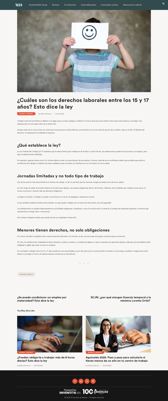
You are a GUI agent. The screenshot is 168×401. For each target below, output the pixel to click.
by (44, 114)
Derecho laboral (26, 274)
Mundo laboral (26, 113)
